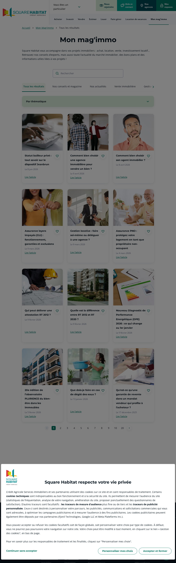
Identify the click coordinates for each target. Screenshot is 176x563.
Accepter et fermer (155, 551)
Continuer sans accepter (21, 550)
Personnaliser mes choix (117, 551)
